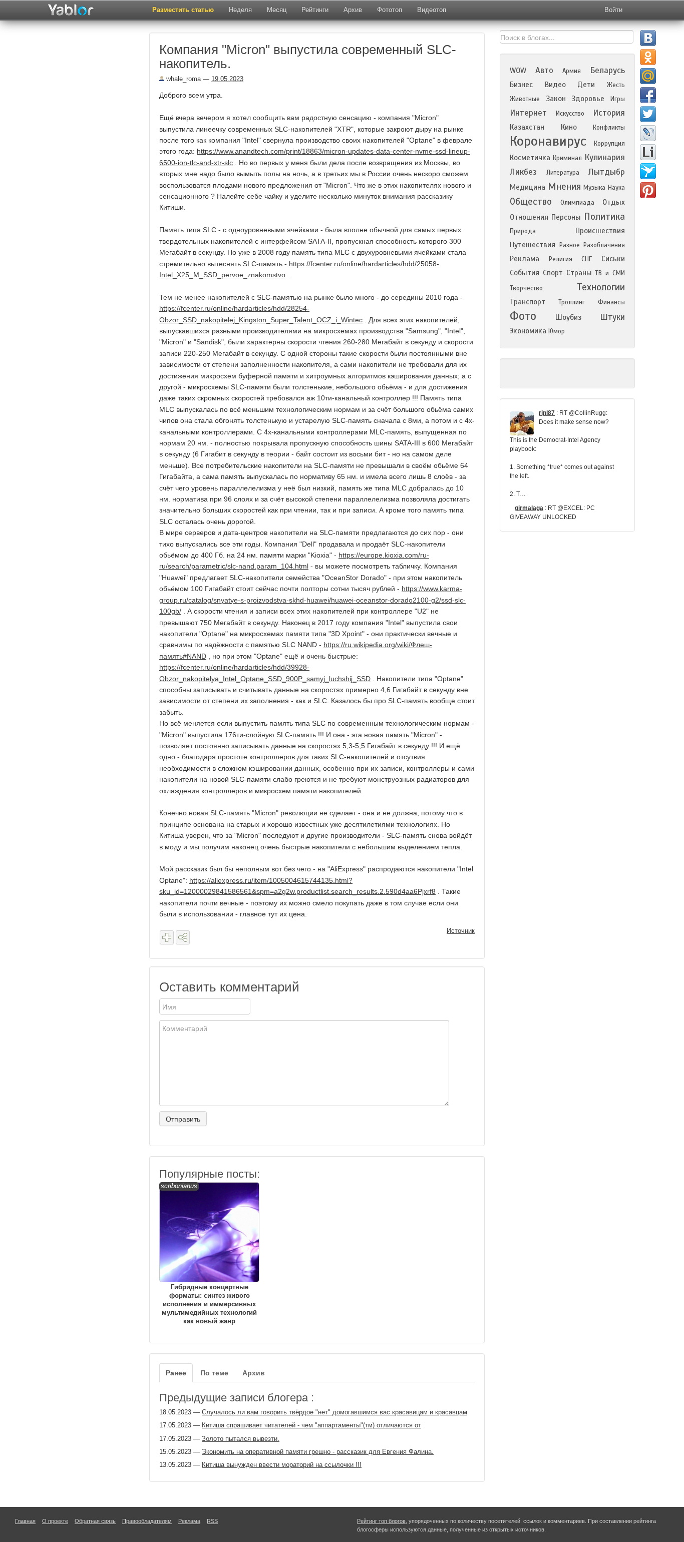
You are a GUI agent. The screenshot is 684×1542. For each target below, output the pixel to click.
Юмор (556, 331)
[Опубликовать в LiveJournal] (648, 133)
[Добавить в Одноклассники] (648, 57)
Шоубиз (568, 317)
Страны (579, 272)
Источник (461, 930)
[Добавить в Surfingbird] (648, 171)
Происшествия (600, 230)
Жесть (616, 85)
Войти (613, 10)
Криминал (567, 158)
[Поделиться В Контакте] (648, 38)
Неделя (240, 10)
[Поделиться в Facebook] (648, 95)
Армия (571, 71)
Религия (560, 259)
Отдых (613, 202)
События (524, 272)
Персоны (566, 217)
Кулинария (604, 157)
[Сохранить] (167, 937)
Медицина (527, 187)
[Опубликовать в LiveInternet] (648, 152)
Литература (562, 173)
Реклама (524, 258)
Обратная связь (95, 1521)
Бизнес (521, 84)
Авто (544, 70)
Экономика (528, 330)
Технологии (601, 287)
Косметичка (530, 157)
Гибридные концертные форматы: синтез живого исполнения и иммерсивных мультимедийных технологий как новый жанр (209, 1253)
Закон (556, 98)
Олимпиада (577, 203)
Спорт (553, 272)
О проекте (55, 1521)
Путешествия (532, 244)
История (609, 113)
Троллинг (571, 302)
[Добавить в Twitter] (648, 114)
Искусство (570, 114)
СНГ (586, 259)
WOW (518, 70)
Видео (555, 84)
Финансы (611, 302)
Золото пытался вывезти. (240, 1438)
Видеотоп (431, 10)
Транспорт (527, 301)
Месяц (276, 10)
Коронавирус (548, 141)
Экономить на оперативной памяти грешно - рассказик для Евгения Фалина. (318, 1451)
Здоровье (587, 98)
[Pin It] (648, 190)
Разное (569, 245)
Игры (617, 99)
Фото (523, 316)
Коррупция (609, 144)
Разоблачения (604, 245)
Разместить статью (183, 10)
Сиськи (613, 258)
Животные (525, 99)
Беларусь (607, 70)
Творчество (526, 288)
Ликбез (523, 172)
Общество (531, 201)
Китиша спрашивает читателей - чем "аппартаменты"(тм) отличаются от (311, 1425)
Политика (604, 216)
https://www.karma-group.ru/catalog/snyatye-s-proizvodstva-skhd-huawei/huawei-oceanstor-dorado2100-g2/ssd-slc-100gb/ (312, 600)
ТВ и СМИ (610, 273)
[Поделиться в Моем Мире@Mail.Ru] (648, 76)
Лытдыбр (606, 172)
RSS (212, 1521)
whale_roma (182, 79)
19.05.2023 (227, 79)
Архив (353, 10)
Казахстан (527, 127)
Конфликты (609, 128)
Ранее (176, 1373)
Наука (616, 188)
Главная (25, 1521)
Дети (586, 84)
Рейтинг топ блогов (381, 1521)
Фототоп (389, 10)
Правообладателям (147, 1521)
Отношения (529, 217)
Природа (523, 231)
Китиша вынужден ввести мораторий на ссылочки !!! (282, 1464)
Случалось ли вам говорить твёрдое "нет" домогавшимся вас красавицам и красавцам (334, 1412)
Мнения (564, 186)
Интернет (528, 113)
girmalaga (529, 507)
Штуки (612, 317)
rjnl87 (547, 412)
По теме (214, 1373)
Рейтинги (314, 10)
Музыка (594, 188)
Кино (569, 127)
